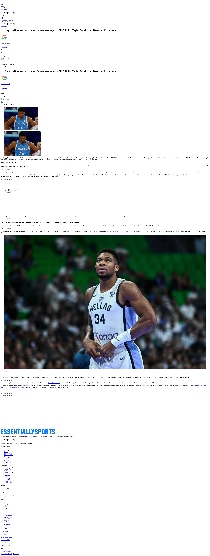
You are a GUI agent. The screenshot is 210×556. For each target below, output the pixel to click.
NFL (5, 509)
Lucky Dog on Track (9, 468)
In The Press (7, 456)
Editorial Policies (8, 455)
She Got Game (8, 471)
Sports (3, 19)
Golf (5, 505)
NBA (5, 26)
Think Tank (4, 9)
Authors (6, 452)
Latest (2, 4)
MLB (5, 521)
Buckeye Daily (8, 482)
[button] (5, 161)
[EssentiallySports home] (28, 434)
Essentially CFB (8, 481)
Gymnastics (7, 518)
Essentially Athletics (9, 473)
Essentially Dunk (8, 472)
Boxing (6, 504)
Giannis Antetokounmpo (54, 383)
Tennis (5, 511)
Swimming (7, 524)
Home (2, 26)
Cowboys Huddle (8, 478)
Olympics (6, 520)
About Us (6, 449)
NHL (5, 526)
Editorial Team (8, 453)
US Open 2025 (8, 496)
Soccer (5, 523)
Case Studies (5, 22)
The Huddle (7, 475)
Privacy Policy (7, 461)
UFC (5, 512)
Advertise (6, 450)
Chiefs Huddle (7, 476)
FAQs (5, 459)
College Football (8, 515)
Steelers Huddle (8, 479)
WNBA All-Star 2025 (9, 495)
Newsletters (4, 7)
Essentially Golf (8, 469)
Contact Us (7, 458)
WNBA (6, 514)
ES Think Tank (8, 488)
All (5, 502)
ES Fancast (7, 489)
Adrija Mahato (4, 47)
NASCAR (6, 506)
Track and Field (8, 517)
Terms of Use (7, 462)
